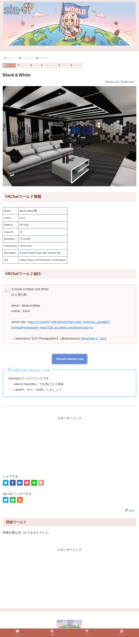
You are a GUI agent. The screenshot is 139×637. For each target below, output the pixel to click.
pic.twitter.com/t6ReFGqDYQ (73, 327)
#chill (35, 65)
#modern (77, 65)
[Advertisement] (69, 444)
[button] (36, 211)
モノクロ (11, 65)
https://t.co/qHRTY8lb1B (44, 322)
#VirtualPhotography (25, 327)
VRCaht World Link (69, 359)
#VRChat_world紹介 (96, 322)
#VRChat (67, 322)
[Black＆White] (20, 483)
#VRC (78, 322)
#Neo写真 (46, 327)
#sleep (64, 65)
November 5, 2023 (93, 338)
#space (24, 65)
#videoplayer (50, 65)
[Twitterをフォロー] (5, 500)
